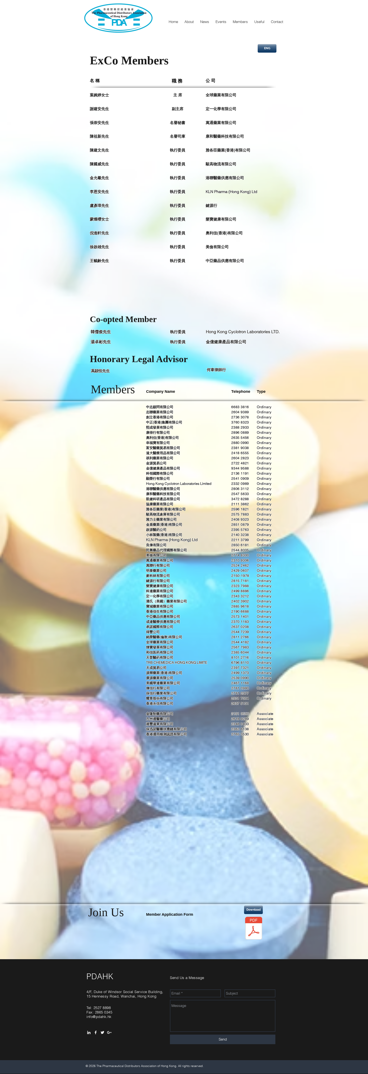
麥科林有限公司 (158, 575)
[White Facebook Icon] (95, 1032)
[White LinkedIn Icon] (88, 1032)
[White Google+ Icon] (109, 1032)
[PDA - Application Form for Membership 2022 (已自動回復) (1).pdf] (253, 929)
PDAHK (100, 976)
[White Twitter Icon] (102, 1032)
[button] (159, 407)
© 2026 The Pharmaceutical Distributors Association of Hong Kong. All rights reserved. (145, 1066)
